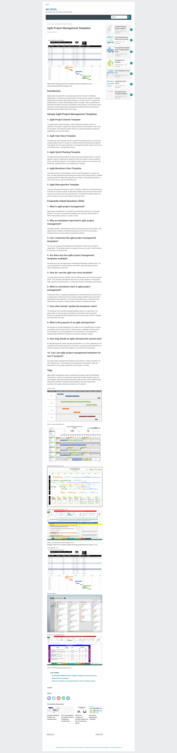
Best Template (95, 747)
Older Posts (99, 734)
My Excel (51, 9)
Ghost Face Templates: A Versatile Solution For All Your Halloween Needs (73, 681)
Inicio (47, 4)
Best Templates (69, 747)
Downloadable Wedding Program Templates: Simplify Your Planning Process (74, 675)
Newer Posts (50, 734)
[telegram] (68, 698)
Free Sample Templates (115, 747)
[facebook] (49, 698)
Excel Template (87, 747)
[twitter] (54, 698)
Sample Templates (60, 747)
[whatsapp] (63, 698)
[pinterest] (58, 698)
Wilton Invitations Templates (60, 678)
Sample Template (78, 747)
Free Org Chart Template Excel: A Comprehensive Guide (122, 49)
